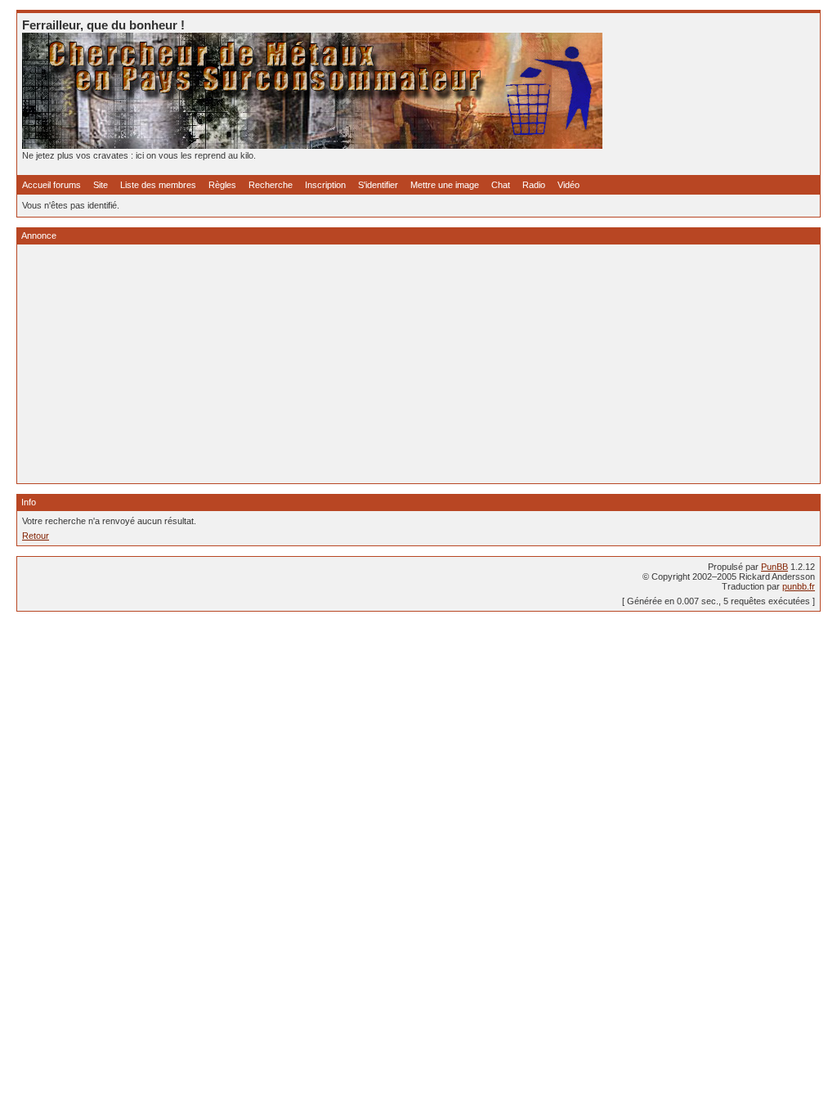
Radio (533, 185)
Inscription (325, 185)
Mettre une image (444, 185)
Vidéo (568, 185)
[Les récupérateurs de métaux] (312, 145)
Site (100, 185)
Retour (35, 536)
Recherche (270, 185)
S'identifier (378, 185)
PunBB (774, 567)
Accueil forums (51, 185)
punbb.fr (798, 586)
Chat (500, 185)
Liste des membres (158, 185)
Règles (222, 185)
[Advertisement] (418, 363)
